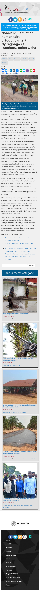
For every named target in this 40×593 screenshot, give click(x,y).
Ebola (13, 365)
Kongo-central (16, 505)
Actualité (24, 59)
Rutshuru (17, 59)
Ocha (10, 59)
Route (19, 459)
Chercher (31, 266)
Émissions (9, 547)
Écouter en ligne (11, 566)
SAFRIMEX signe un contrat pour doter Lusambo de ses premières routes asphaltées (19, 452)
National (4, 63)
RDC (19, 365)
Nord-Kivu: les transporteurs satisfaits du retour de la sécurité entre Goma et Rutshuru (20, 256)
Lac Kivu (19, 319)
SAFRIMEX (33, 459)
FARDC (4, 59)
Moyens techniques (12, 574)
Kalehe (23, 319)
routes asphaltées (25, 459)
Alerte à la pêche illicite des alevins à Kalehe (16, 313)
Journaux (8, 551)
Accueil (8, 540)
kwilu (24, 412)
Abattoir (15, 412)
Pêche (14, 319)
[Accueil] (16, 9)
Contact (8, 585)
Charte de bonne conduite (14, 581)
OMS (16, 365)
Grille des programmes (13, 577)
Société (31, 59)
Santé (4, 365)
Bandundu (20, 412)
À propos (9, 570)
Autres (8, 562)
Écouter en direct (11, 555)
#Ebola (8, 559)
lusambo (15, 459)
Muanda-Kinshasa (25, 505)
